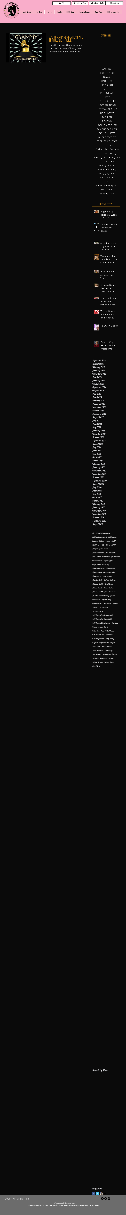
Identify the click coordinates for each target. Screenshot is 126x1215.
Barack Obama (97, 627)
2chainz (95, 541)
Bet (103, 635)
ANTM (113, 545)
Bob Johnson (96, 654)
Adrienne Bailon (110, 553)
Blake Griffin (109, 650)
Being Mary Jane (98, 631)
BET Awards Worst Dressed (101, 623)
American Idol (97, 572)
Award (112, 596)
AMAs (108, 545)
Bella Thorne (109, 631)
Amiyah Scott (97, 576)
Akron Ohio (106, 557)
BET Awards (103, 607)
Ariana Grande (97, 588)
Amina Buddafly (109, 572)
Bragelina (103, 658)
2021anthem (112, 537)
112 (93, 533)
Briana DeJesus (97, 662)
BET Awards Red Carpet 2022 (102, 619)
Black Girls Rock (97, 650)
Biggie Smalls (104, 643)
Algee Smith (96, 564)
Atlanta (95, 596)
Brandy (110, 658)
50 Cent (101, 541)
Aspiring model (97, 592)
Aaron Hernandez (98, 553)
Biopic (112, 643)
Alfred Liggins (108, 560)
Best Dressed (96, 635)
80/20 (113, 541)
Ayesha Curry (106, 599)
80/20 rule (96, 545)
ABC (102, 545)
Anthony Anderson (110, 580)
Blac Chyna (96, 646)
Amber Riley (110, 568)
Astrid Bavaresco (110, 592)
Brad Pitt (95, 658)
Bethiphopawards (98, 639)
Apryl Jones (109, 584)
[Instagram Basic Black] (109, 1198)
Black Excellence (107, 646)
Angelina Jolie (97, 580)
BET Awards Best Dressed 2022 (102, 615)
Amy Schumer (107, 576)
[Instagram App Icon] (101, 1193)
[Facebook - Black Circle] (102, 1198)
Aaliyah (95, 549)
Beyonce (95, 643)
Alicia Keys (105, 564)
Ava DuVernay (104, 596)
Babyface (115, 623)
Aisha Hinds (96, 557)
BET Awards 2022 (98, 611)
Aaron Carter (103, 549)
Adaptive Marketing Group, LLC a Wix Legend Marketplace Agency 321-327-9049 (72, 1205)
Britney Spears (109, 662)
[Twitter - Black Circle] (105, 1198)
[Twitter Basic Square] (97, 1193)
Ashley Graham (109, 588)
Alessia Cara (115, 557)
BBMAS (115, 603)
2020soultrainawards (99, 537)
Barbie (106, 627)
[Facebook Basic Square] (93, 1193)
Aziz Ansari (107, 603)
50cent (108, 541)
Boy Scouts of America (109, 654)
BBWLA (95, 607)
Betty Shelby (110, 639)
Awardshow (96, 599)
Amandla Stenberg (98, 568)
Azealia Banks (97, 603)
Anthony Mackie (97, 584)
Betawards (109, 635)
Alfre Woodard (97, 560)
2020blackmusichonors (103, 533)
